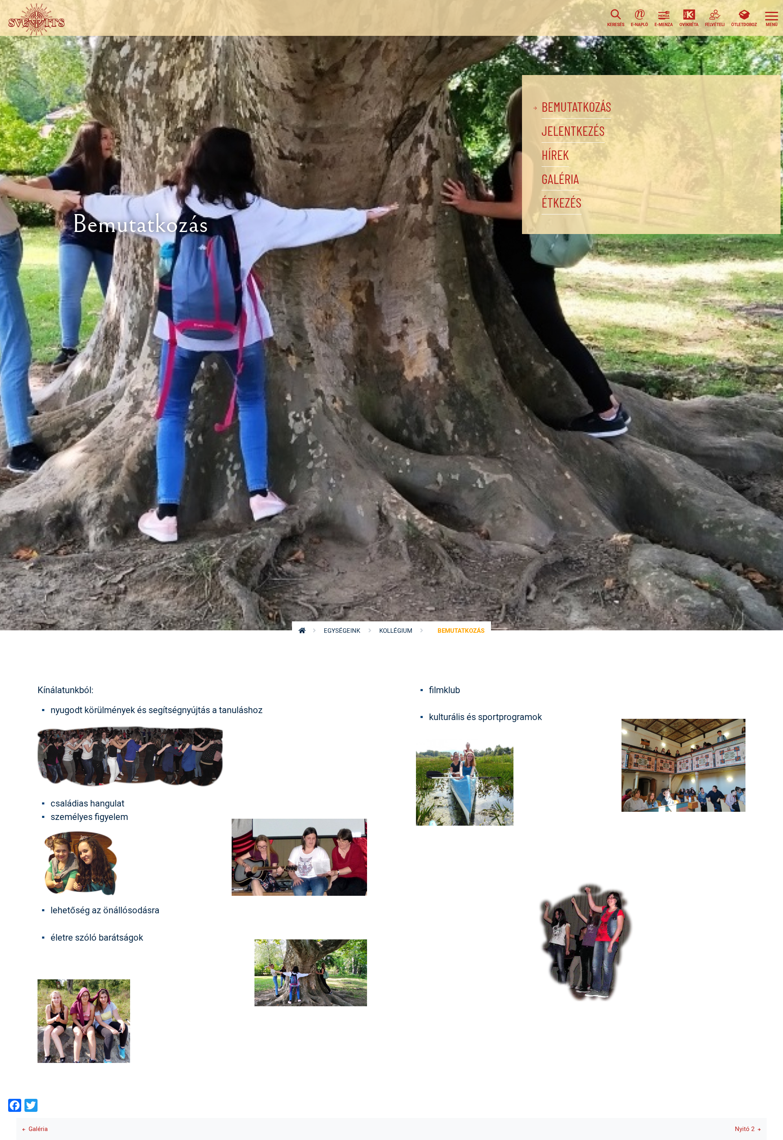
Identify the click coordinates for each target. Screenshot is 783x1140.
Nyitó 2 (744, 1129)
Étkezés (562, 203)
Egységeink (342, 630)
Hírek (555, 156)
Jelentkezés (573, 132)
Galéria (560, 180)
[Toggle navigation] (771, 18)
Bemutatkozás (576, 108)
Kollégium (395, 630)
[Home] (38, 18)
